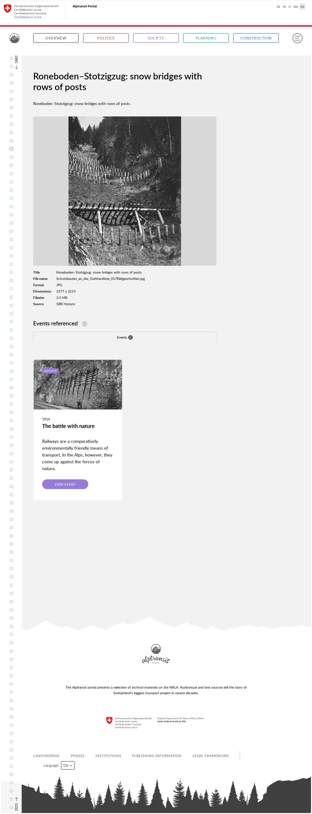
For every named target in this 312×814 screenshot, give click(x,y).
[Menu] (297, 38)
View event (65, 484)
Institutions (108, 755)
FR (284, 7)
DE (278, 7)
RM (296, 7)
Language (52, 765)
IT (290, 7)
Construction (256, 38)
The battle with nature (68, 426)
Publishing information (157, 755)
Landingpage (46, 755)
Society (156, 38)
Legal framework (211, 755)
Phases (78, 755)
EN (302, 7)
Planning (206, 38)
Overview (56, 38)
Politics (106, 38)
